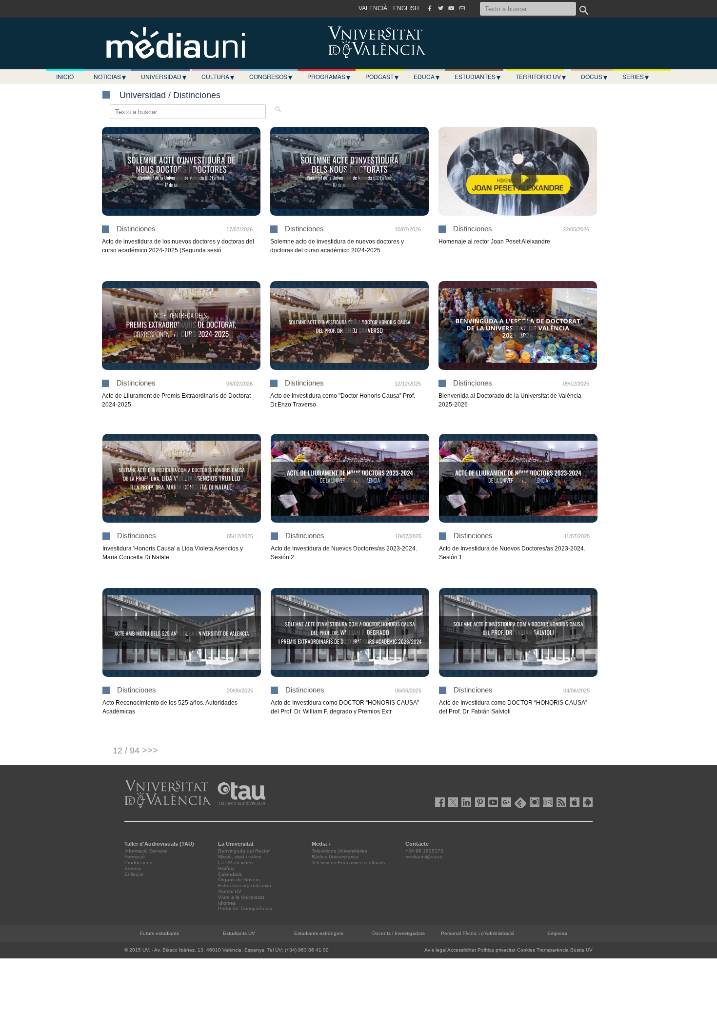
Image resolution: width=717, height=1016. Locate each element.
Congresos (270, 76)
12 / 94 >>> (135, 750)
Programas (328, 76)
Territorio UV (541, 76)
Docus (594, 76)
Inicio (65, 76)
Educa (426, 76)
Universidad (163, 76)
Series (635, 76)
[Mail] (461, 8)
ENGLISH (406, 8)
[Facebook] (429, 8)
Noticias (110, 76)
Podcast (381, 76)
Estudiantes (477, 76)
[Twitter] (440, 8)
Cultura (217, 76)
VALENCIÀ (372, 8)
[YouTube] (451, 8)
